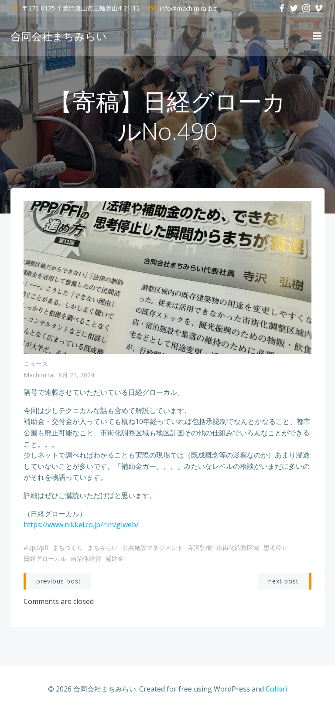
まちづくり (67, 547)
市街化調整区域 (237, 547)
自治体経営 (86, 558)
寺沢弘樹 (200, 547)
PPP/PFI (38, 547)
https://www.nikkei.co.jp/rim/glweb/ (81, 524)
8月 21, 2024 (76, 375)
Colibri (276, 689)
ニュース (36, 363)
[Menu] (317, 36)
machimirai (39, 375)
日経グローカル (45, 558)
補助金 (115, 558)
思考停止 (275, 547)
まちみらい (102, 547)
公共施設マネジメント (152, 547)
